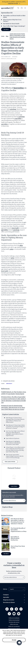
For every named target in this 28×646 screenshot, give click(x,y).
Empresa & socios (8, 600)
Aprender (6, 597)
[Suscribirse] (24, 500)
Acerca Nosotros (7, 605)
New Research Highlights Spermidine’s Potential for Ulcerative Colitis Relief (13, 443)
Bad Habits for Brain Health (11, 23)
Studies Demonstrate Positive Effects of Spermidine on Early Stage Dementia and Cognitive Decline (17, 36)
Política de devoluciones (9, 612)
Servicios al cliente (9, 602)
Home (2, 36)
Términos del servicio (14, 622)
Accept (14, 640)
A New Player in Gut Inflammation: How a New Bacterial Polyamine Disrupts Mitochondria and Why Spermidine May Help (15, 449)
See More (6, 553)
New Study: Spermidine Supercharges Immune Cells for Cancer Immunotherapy (15, 456)
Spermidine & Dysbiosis (12, 438)
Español (12, 589)
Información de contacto (14, 628)
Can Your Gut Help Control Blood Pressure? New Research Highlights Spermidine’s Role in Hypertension (15, 433)
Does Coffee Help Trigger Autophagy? (14, 26)
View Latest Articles (10, 461)
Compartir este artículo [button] (8, 381)
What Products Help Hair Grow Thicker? (12, 20)
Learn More (14, 486)
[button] (18, 8)
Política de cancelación (14, 626)
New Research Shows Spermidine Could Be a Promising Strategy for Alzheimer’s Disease (15, 426)
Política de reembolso (14, 618)
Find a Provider (7, 616)
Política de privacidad (14, 620)
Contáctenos (6, 614)
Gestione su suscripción (9, 610)
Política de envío (14, 624)
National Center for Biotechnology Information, (13, 407)
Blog (7, 36)
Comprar (6, 594)
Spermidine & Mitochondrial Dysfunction (15, 538)
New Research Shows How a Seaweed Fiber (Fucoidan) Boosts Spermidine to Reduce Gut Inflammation (15, 420)
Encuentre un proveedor (9, 608)
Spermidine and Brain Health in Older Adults (14, 16)
